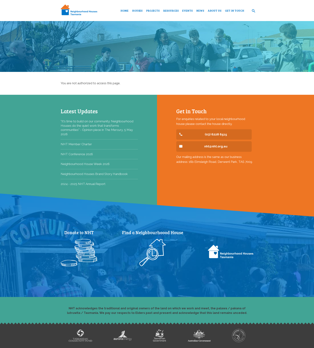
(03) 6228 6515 (216, 134)
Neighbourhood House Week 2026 (85, 164)
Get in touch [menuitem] (234, 10)
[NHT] (79, 11)
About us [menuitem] (214, 10)
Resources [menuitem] (171, 10)
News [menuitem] (200, 10)
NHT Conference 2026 (77, 154)
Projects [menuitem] (153, 10)
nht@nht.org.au (216, 146)
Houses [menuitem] (137, 10)
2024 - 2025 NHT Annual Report (83, 184)
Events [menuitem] (187, 10)
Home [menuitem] (124, 10)
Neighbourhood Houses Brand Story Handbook (94, 174)
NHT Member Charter (76, 144)
